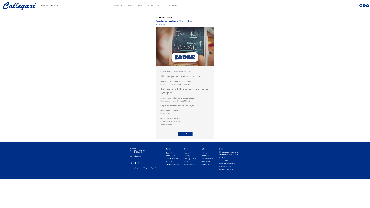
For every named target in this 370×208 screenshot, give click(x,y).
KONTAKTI (161, 6)
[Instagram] (364, 5)
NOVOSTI (131, 6)
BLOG (140, 6)
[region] (25, 193)
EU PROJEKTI (174, 6)
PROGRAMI (118, 6)
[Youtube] (367, 5)
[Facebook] (360, 5)
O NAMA (150, 6)
